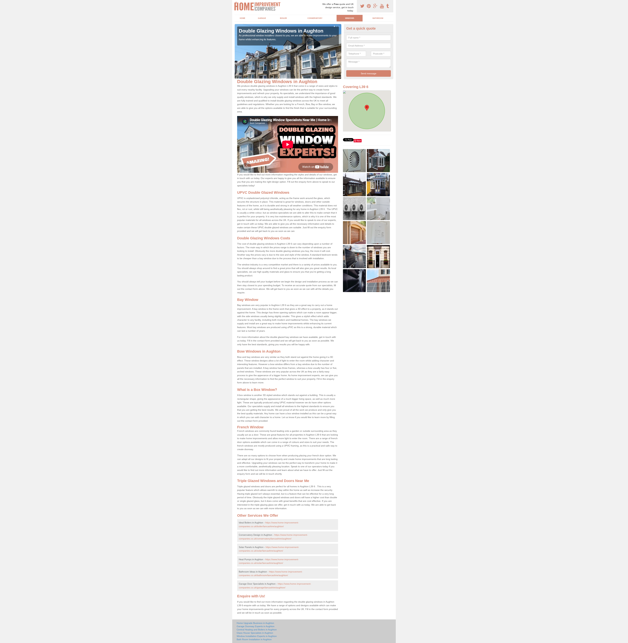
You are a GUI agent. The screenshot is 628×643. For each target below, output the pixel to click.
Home (242, 18)
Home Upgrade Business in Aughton (255, 623)
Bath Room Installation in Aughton (254, 639)
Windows (349, 18)
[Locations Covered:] (236, 3)
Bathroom (378, 18)
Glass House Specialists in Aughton (255, 633)
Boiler (283, 18)
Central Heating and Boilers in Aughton (257, 629)
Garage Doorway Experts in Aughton (255, 626)
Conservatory (314, 18)
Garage (262, 18)
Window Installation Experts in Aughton (257, 636)
